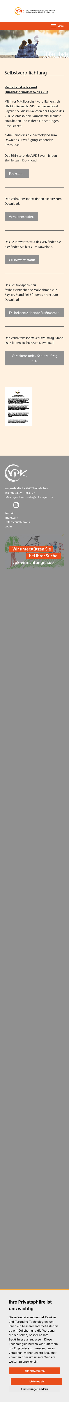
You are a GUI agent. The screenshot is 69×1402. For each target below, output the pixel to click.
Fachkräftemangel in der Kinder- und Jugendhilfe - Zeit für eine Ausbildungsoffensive (35, 1235)
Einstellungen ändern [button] (34, 1389)
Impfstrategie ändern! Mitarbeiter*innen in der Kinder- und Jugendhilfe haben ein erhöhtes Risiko (38, 943)
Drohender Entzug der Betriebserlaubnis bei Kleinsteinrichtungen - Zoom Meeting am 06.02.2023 (38, 720)
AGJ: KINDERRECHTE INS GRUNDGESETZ (37, 1173)
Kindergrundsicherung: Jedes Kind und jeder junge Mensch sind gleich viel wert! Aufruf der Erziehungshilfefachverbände (38, 636)
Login (8, 526)
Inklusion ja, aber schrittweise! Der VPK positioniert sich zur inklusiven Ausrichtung (36, 1041)
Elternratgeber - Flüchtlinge (30, 707)
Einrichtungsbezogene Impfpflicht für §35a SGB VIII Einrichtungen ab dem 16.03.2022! (36, 774)
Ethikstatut (16, 173)
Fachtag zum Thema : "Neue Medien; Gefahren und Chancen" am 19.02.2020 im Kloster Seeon (38, 1072)
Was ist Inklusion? (23, 850)
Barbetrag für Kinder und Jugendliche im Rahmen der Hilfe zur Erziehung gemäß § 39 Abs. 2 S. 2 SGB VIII (38, 572)
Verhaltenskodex (21, 216)
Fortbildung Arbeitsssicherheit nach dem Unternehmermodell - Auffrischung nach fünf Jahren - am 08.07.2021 (38, 962)
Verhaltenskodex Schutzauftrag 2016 (34, 358)
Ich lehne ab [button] (36, 1381)
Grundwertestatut (22, 259)
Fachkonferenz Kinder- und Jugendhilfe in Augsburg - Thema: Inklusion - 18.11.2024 (37, 680)
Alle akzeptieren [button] (34, 1370)
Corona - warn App (24, 988)
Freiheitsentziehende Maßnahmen (34, 312)
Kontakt (9, 513)
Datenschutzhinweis (17, 522)
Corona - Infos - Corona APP (30, 1261)
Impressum (11, 517)
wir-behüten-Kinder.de (27, 1112)
